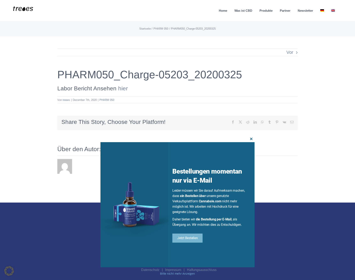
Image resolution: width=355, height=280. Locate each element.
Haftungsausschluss (202, 270)
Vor (289, 52)
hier (123, 88)
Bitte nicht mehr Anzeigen (177, 273)
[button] (9, 271)
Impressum (173, 270)
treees (66, 99)
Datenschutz (150, 270)
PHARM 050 (106, 99)
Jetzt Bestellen (187, 238)
